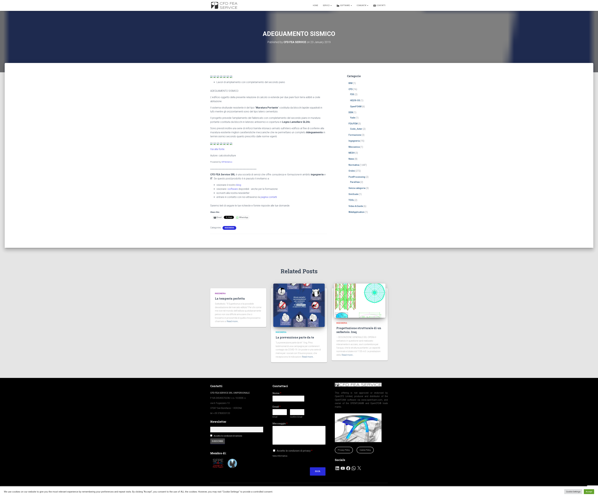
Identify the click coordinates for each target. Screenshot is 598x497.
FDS (352, 94)
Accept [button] (589, 491)
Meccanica (354, 147)
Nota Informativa (280, 456)
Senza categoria (357, 188)
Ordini (352, 171)
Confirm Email (296, 417)
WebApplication (356, 212)
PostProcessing (357, 177)
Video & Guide (356, 206)
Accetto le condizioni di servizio (228, 436)
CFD (351, 89)
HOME (315, 5)
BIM (350, 83)
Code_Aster (356, 129)
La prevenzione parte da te (295, 337)
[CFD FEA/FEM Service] (225, 5)
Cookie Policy (365, 450)
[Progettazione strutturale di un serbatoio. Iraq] (359, 300)
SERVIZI (326, 5)
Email (276, 406)
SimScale (353, 194)
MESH (352, 153)
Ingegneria (229, 228)
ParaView (355, 182)
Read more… (233, 321)
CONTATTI (381, 5)
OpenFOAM (355, 106)
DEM (351, 112)
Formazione (355, 135)
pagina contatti (269, 197)
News (351, 159)
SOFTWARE (345, 5)
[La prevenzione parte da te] (299, 305)
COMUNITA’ (362, 5)
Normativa (354, 165)
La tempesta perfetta (230, 298)
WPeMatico (226, 162)
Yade (352, 117)
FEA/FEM (353, 123)
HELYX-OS (355, 100)
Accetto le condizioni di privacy (294, 450)
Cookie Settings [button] (573, 491)
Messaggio (280, 423)
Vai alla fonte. (217, 149)
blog (238, 184)
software (233, 188)
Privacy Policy (344, 450)
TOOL (351, 200)
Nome (277, 393)
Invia (317, 471)
